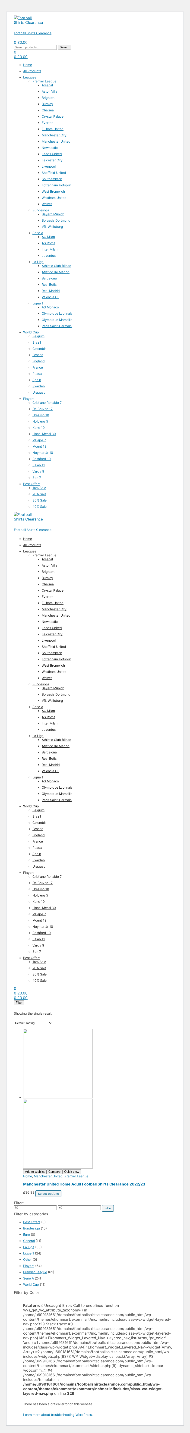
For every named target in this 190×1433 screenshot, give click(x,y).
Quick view (71, 1171)
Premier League (76, 1176)
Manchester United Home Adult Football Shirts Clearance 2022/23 (84, 1184)
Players (28, 1266)
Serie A (28, 1278)
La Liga (28, 1247)
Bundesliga (31, 1228)
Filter (107, 1208)
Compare (54, 1171)
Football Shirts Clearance (32, 33)
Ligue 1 (28, 1253)
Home (27, 1176)
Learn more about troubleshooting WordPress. (58, 1415)
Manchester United (48, 1176)
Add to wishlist (35, 1171)
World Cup (31, 1284)
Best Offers (31, 1222)
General (29, 1241)
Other (27, 1259)
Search (64, 47)
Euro (26, 1234)
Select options (48, 1193)
